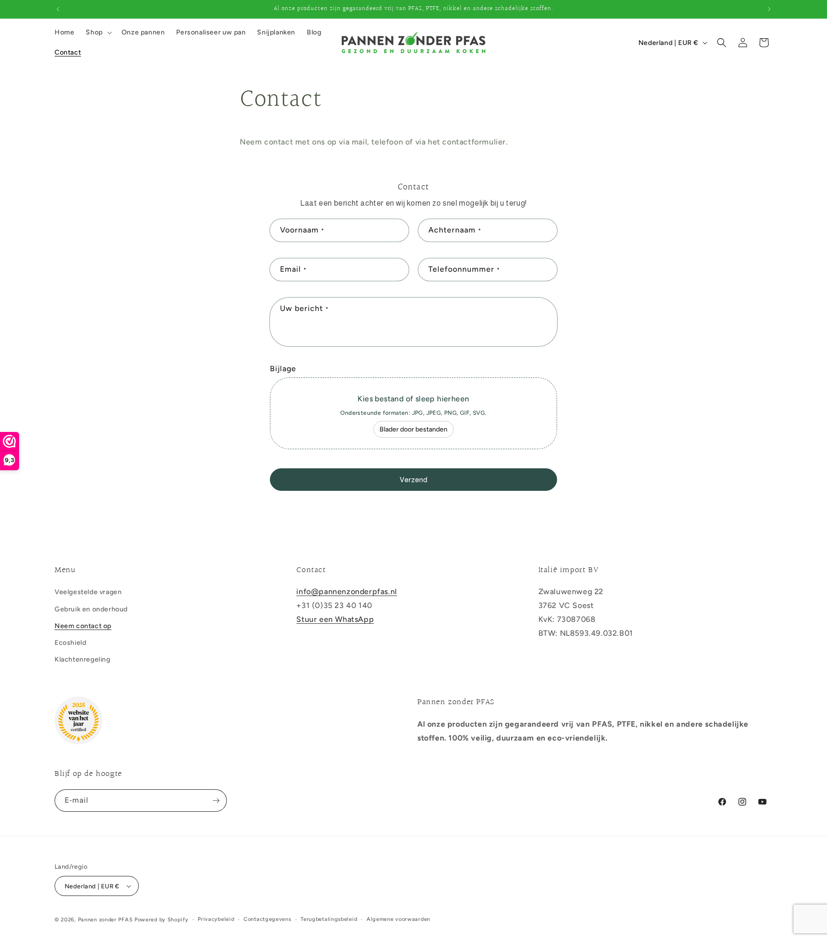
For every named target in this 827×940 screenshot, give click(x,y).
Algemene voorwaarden (398, 919)
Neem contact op (83, 626)
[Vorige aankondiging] (57, 9)
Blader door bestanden (413, 429)
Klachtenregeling (83, 659)
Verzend (413, 480)
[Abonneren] (215, 800)
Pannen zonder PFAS (105, 920)
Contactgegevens (267, 919)
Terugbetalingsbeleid (329, 919)
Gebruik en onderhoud (91, 609)
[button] (97, 32)
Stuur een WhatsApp (335, 619)
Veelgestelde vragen (88, 592)
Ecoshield (70, 643)
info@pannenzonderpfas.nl (346, 591)
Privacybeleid (216, 919)
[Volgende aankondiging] (769, 9)
